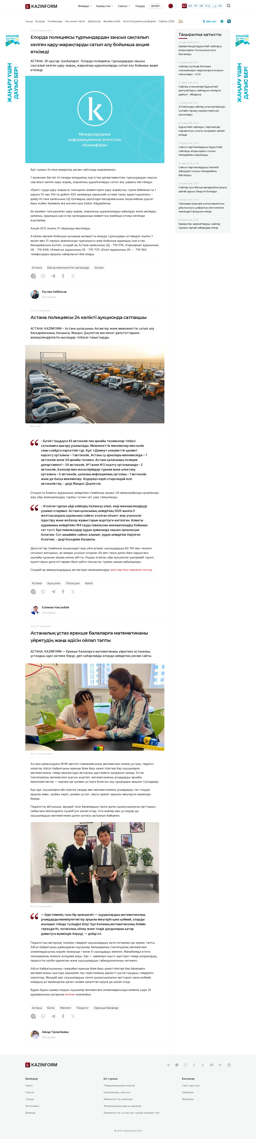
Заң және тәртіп (75, 21)
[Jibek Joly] (210, 21)
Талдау (140, 6)
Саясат (29, 1092)
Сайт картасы (191, 1085)
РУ (195, 6)
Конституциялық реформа (139, 21)
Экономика (32, 1106)
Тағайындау (55, 21)
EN (201, 6)
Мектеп (65, 1008)
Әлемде (30, 1112)
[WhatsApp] (43, 276)
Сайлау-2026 (166, 21)
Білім (51, 1008)
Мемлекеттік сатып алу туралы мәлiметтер (131, 1112)
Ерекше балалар (106, 1008)
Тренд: (29, 21)
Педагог (82, 1008)
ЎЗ (220, 6)
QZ (190, 6)
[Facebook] (63, 276)
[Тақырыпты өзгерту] (173, 6)
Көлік (89, 583)
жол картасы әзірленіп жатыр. (132, 570)
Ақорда (40, 21)
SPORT (155, 6)
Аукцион (53, 583)
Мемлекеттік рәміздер (118, 1099)
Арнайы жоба (111, 21)
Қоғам (99, 267)
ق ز (214, 6)
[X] (73, 276)
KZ (184, 6)
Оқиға (29, 1085)
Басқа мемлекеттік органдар (68, 267)
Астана (37, 267)
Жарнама (187, 1099)
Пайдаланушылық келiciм (119, 1085)
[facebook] (194, 1065)
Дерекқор (94, 21)
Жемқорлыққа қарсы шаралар (122, 1106)
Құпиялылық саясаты (117, 1092)
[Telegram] (53, 276)
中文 (207, 6)
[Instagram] (33, 276)
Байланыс (188, 1092)
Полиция (73, 583)
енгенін (70, 994)
